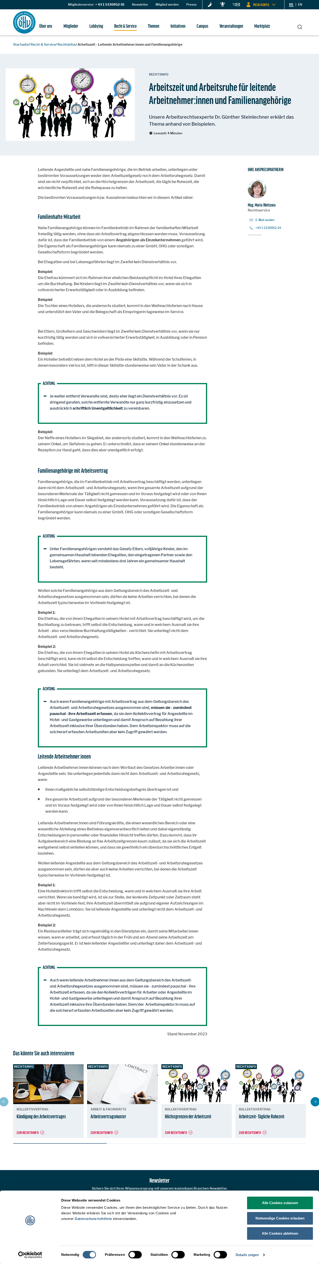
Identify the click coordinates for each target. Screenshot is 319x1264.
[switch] (135, 1254)
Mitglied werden (167, 4)
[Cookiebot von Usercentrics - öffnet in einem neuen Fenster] (30, 1254)
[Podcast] (222, 5)
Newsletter (140, 4)
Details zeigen (247, 1255)
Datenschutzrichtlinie (93, 1219)
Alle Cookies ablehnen (280, 1233)
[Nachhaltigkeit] (210, 5)
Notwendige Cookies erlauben (280, 1218)
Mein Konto (261, 4)
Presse (191, 4)
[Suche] (300, 26)
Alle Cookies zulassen (280, 1203)
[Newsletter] (236, 5)
